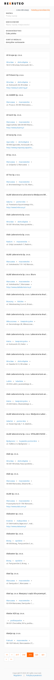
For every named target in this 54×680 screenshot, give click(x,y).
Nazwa (9, 13)
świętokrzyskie (26, 321)
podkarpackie (16, 620)
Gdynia (9, 201)
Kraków (9, 521)
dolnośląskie (23, 62)
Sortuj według (13, 40)
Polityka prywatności (34, 675)
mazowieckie (24, 102)
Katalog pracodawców (40, 10)
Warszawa (10, 102)
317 (17, 654)
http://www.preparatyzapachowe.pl (20, 147)
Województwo (13, 31)
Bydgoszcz (10, 441)
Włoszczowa (11, 321)
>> (11, 659)
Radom (9, 241)
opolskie (18, 540)
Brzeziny (9, 301)
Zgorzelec (10, 142)
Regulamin (18, 675)
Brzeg (8, 540)
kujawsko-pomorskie (28, 441)
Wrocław (10, 62)
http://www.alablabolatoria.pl (18, 287)
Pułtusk (9, 640)
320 (36, 654)
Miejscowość (12, 22)
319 (30, 654)
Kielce (8, 341)
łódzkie (20, 301)
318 (23, 654)
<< (7, 654)
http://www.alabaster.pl (16, 526)
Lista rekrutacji (22, 10)
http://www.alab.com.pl (16, 506)
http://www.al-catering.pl (16, 87)
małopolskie (22, 521)
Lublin (9, 381)
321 (43, 654)
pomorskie (20, 201)
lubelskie (19, 381)
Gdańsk (9, 421)
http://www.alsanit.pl (15, 127)
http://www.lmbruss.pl (15, 207)
